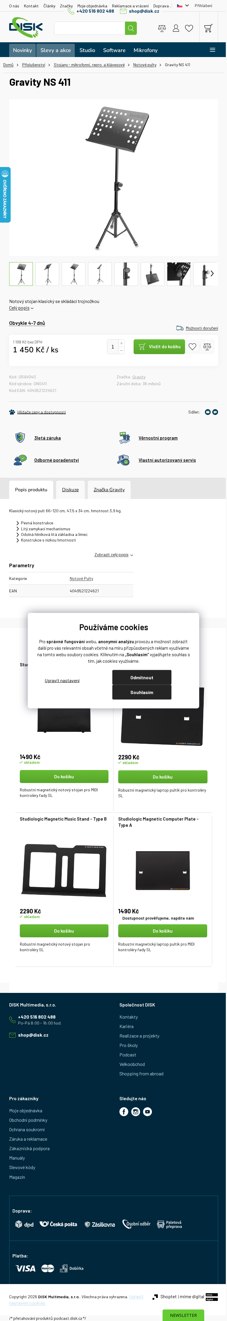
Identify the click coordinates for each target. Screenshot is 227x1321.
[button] (64, 787)
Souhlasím (141, 692)
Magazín (17, 1177)
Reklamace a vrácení (130, 5)
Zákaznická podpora (29, 1148)
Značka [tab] (109, 490)
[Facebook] (123, 1111)
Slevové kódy (22, 1167)
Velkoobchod (132, 1064)
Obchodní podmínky (28, 1120)
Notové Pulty (81, 578)
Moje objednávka (92, 5)
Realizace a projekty (139, 1035)
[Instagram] (135, 1111)
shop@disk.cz (144, 11)
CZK (181, 6)
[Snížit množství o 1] (121, 350)
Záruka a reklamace (28, 1139)
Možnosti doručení (202, 327)
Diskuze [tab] (70, 490)
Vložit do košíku (165, 346)
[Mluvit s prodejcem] (215, 412)
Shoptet (168, 1296)
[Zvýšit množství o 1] (121, 343)
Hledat (131, 28)
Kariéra (126, 1026)
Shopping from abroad (141, 1073)
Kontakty (128, 1016)
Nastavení (62, 680)
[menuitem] (22, 50)
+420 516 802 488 (95, 11)
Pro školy (128, 1045)
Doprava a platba (169, 5)
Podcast (127, 1054)
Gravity (138, 376)
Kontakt (31, 5)
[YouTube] (147, 1111)
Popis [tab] (21, 490)
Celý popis (19, 307)
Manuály (17, 1157)
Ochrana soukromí (27, 1129)
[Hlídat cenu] (37, 412)
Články (49, 5)
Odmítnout (141, 677)
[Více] (208, 49)
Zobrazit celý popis (112, 554)
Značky (66, 5)
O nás (14, 5)
